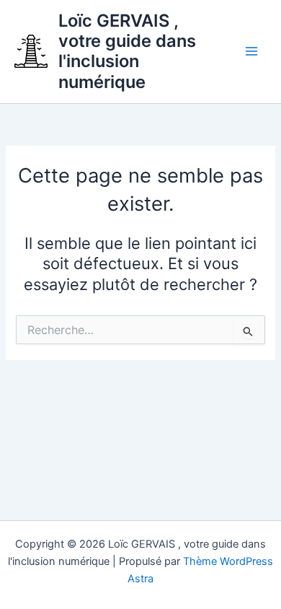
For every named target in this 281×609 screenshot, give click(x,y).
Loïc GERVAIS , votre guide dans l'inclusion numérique (127, 51)
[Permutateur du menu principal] (251, 52)
